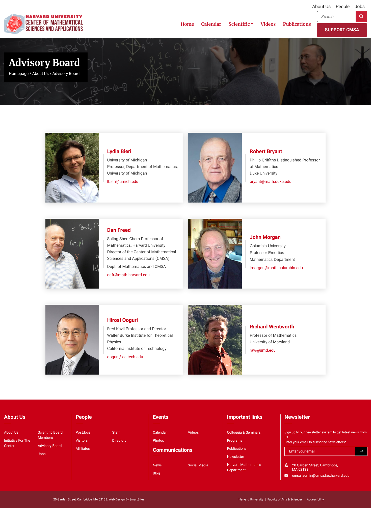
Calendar (211, 24)
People (343, 6)
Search (361, 16)
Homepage (19, 73)
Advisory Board (50, 446)
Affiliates (83, 449)
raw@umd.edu (263, 350)
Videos (268, 24)
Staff (116, 433)
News (157, 465)
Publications (297, 24)
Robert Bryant (266, 152)
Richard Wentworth (272, 327)
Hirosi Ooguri (122, 320)
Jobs (360, 6)
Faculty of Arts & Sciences (285, 499)
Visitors (82, 441)
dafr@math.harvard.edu (128, 274)
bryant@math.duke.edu (271, 181)
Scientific (239, 24)
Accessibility (315, 499)
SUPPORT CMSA (342, 30)
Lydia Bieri (119, 152)
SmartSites (136, 499)
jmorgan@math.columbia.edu (276, 267)
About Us (321, 6)
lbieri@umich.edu (122, 181)
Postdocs (83, 433)
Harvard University (250, 499)
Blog (156, 473)
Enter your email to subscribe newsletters (315, 442)
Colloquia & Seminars (243, 433)
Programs (234, 441)
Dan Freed (119, 230)
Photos (158, 441)
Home (187, 24)
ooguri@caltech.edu (125, 356)
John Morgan (265, 237)
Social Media (198, 465)
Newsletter (235, 457)
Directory (119, 441)
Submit (361, 451)
